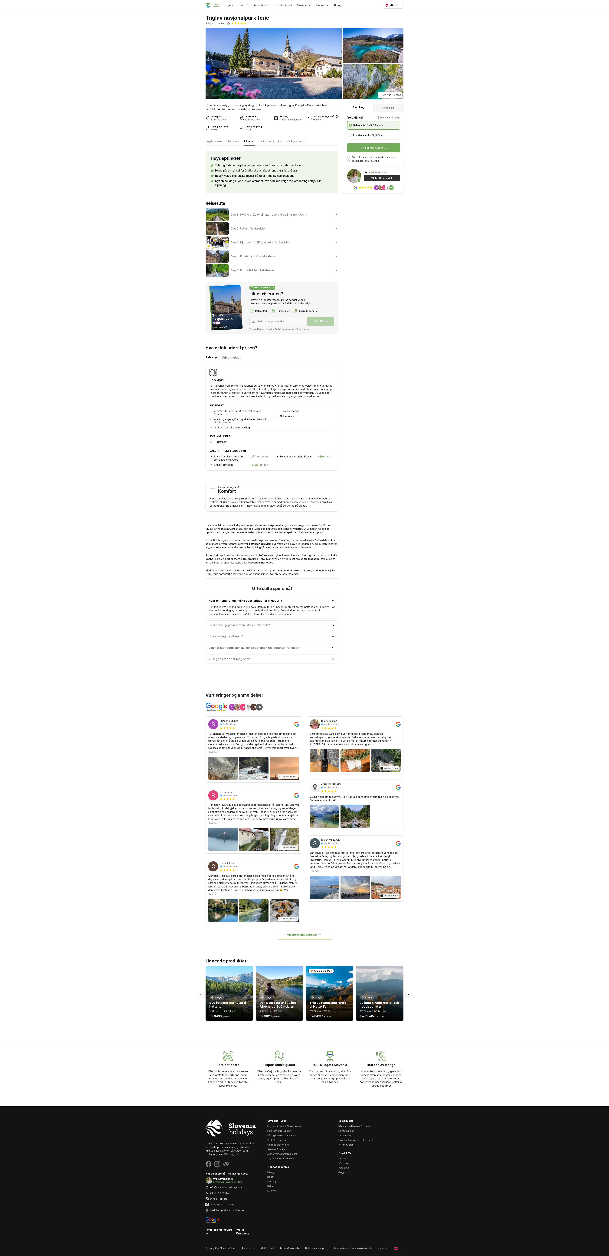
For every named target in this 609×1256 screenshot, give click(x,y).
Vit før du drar (345, 1144)
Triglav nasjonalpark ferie (280, 1158)
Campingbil (273, 1181)
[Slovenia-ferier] (231, 1128)
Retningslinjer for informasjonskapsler (353, 1248)
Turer (241, 5)
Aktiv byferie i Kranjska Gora (282, 1153)
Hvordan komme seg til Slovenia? (355, 1140)
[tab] (358, 107)
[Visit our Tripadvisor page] (226, 1164)
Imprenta (382, 1248)
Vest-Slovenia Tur (276, 1140)
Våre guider (344, 1163)
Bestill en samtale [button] (384, 178)
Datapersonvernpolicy (317, 1248)
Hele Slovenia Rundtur (279, 1131)
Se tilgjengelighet (372, 147)
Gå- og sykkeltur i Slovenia (281, 1135)
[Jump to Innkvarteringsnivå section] (337, 116)
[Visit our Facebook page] (208, 1164)
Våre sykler (344, 1167)
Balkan (270, 1176)
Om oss (342, 1158)
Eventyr (271, 1172)
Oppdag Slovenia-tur (278, 1144)
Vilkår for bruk (267, 1248)
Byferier (271, 1186)
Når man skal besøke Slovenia (354, 1126)
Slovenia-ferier (228, 1248)
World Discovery (242, 1231)
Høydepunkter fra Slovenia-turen (284, 1126)
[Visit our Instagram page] (217, 1164)
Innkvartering (345, 1135)
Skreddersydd (283, 5)
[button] (236, 23)
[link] (231, 1193)
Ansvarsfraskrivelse (290, 1248)
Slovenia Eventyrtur (277, 1149)
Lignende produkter (226, 960)
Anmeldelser (248, 1248)
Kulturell (271, 1190)
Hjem (230, 5)
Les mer (213, 752)
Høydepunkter (346, 1131)
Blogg (337, 5)
